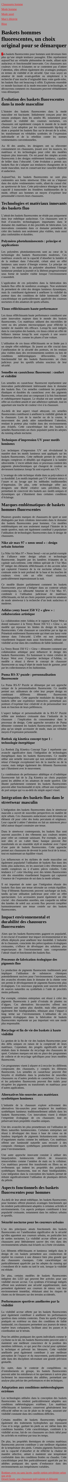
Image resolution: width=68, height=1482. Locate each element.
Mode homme (9, 9)
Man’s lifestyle (9, 19)
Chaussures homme (12, 4)
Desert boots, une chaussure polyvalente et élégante (29, 1478)
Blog (4, 23)
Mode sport (7, 14)
